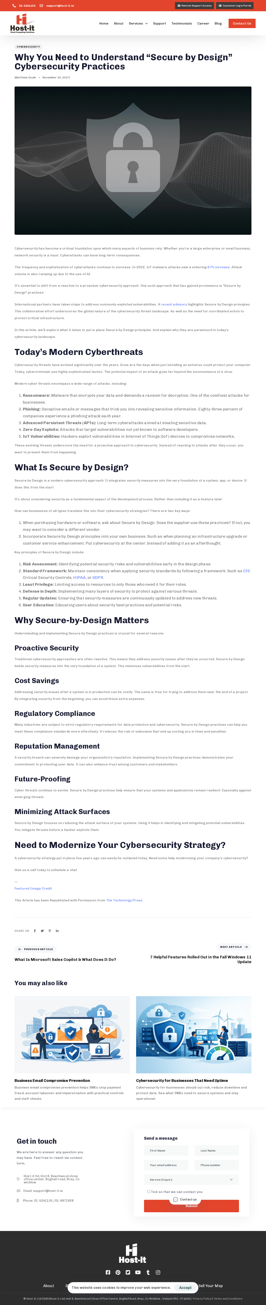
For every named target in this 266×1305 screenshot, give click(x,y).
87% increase (218, 267)
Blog (218, 23)
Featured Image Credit (33, 888)
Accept (185, 1287)
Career (203, 23)
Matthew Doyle (25, 77)
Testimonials (181, 23)
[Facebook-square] (108, 1272)
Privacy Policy (202, 1298)
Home (103, 23)
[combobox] (191, 1179)
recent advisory (174, 304)
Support (159, 23)
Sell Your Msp (210, 1286)
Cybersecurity (28, 47)
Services (136, 23)
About (118, 23)
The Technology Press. (124, 900)
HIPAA (79, 577)
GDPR (97, 577)
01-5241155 (27, 5)
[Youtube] (137, 1272)
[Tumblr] (147, 1272)
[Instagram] (157, 1272)
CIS (246, 570)
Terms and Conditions (228, 1298)
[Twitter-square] (128, 1272)
